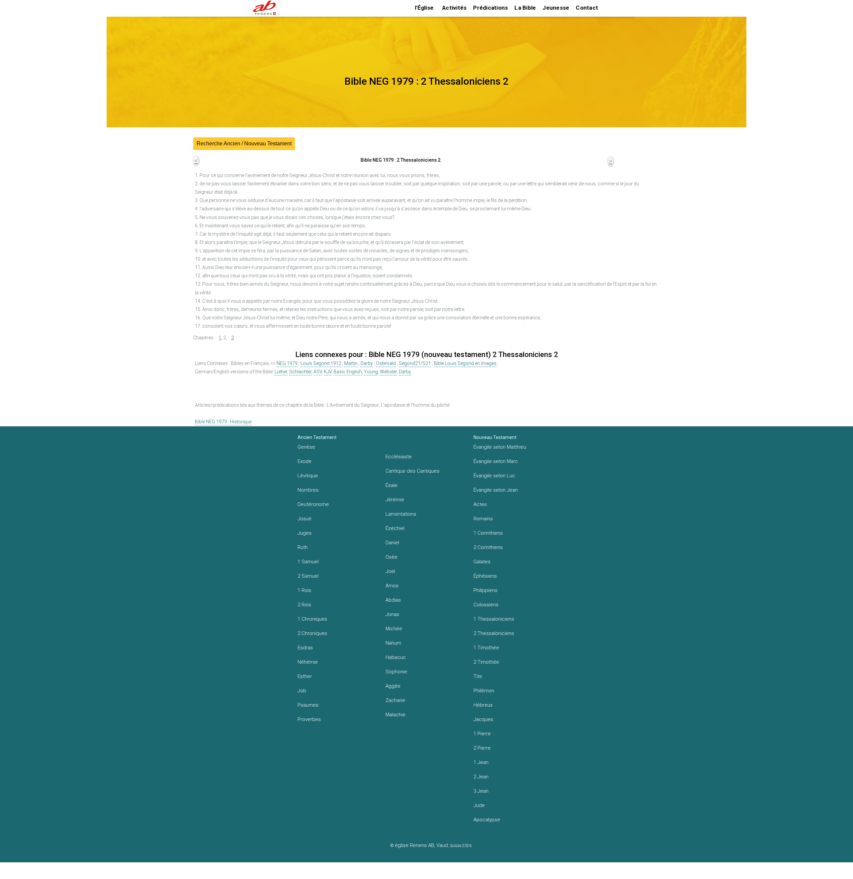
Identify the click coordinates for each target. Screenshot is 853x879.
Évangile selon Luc (494, 476)
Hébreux (482, 705)
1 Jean (480, 762)
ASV (318, 371)
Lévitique (308, 476)
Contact (587, 7)
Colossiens (485, 605)
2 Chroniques (312, 633)
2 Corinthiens (488, 547)
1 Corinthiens (488, 533)
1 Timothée (486, 648)
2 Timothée (486, 662)
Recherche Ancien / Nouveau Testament (244, 143)
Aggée (393, 686)
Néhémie (308, 662)
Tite (477, 676)
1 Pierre (482, 734)
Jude (479, 805)
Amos (392, 586)
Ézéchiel (395, 528)
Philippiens (485, 590)
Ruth (303, 547)
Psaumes (308, 705)
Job (302, 691)
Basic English (348, 371)
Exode (305, 461)
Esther (305, 676)
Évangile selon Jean (495, 490)
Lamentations (401, 514)
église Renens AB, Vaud (421, 845)
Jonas (392, 614)
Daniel (392, 543)
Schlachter (300, 371)
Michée (394, 629)
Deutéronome (313, 504)
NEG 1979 (287, 363)
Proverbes (309, 719)
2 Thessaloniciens (493, 633)
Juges (305, 533)
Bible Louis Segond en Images (465, 363)
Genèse (306, 447)
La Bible (525, 7)
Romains (483, 519)
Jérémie (395, 500)
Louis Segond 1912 (321, 363)
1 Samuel (308, 562)
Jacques (483, 719)
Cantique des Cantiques (412, 471)
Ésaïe (392, 485)
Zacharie (395, 700)
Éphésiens (485, 576)
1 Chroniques (312, 619)
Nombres (308, 490)
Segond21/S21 (415, 363)
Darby (367, 363)
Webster (388, 371)
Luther (281, 371)
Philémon (483, 691)
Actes (480, 504)
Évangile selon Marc (495, 461)
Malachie (396, 715)
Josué (305, 519)
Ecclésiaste (399, 457)
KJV (328, 371)
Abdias (393, 600)
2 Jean (480, 777)
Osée (392, 557)
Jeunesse (555, 7)
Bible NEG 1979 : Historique (223, 421)
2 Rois (304, 605)
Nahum (393, 643)
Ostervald (386, 363)
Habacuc (396, 657)
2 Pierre (482, 748)
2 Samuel (308, 576)
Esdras (305, 648)
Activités (454, 7)
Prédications (490, 7)
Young (371, 371)
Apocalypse (486, 820)
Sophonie (396, 672)
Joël (390, 571)
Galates (481, 562)
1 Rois (304, 590)
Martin (351, 363)
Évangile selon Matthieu (499, 447)
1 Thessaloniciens (493, 619)
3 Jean (480, 791)
